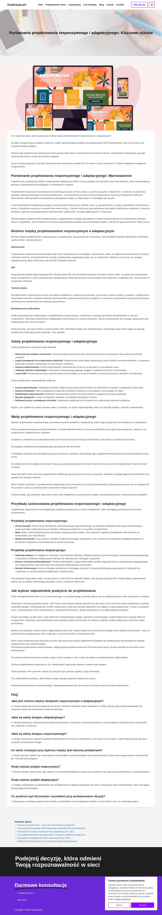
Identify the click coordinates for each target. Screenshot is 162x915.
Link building (90, 5)
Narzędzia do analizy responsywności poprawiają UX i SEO (46, 831)
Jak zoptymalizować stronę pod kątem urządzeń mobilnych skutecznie (51, 835)
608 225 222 (139, 5)
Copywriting (74, 5)
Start (40, 5)
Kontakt (120, 5)
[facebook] (152, 5)
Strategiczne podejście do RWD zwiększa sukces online (44, 838)
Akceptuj (142, 905)
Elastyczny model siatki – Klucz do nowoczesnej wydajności (46, 825)
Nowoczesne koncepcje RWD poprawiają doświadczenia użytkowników (52, 828)
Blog (101, 5)
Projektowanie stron (55, 5)
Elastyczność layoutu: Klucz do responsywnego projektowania (47, 841)
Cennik (109, 5)
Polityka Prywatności (122, 899)
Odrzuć (119, 905)
